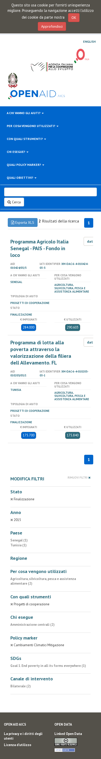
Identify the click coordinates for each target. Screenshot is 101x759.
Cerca (16, 202)
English (89, 41)
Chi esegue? (16, 152)
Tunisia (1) (18, 545)
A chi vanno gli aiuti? (24, 113)
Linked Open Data (68, 734)
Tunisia (15, 390)
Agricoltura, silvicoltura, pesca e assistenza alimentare (71, 288)
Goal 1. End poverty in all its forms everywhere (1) (48, 666)
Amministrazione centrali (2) (32, 624)
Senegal (16, 282)
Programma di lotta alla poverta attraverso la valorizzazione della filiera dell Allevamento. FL (40, 352)
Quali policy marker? (24, 165)
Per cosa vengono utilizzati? (31, 126)
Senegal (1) (19, 540)
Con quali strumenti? (25, 139)
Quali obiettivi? (20, 178)
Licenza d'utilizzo (17, 745)
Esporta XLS (24, 222)
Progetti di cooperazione (29, 303)
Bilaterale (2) (20, 686)
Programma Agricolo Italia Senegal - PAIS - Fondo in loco (39, 248)
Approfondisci (52, 26)
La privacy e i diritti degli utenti (23, 736)
